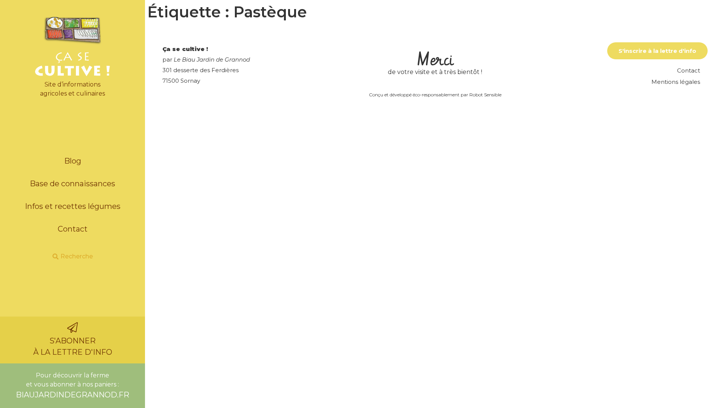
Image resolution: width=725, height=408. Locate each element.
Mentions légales (675, 81)
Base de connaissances (72, 183)
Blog (72, 160)
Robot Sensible (485, 94)
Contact (73, 228)
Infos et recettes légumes (72, 206)
